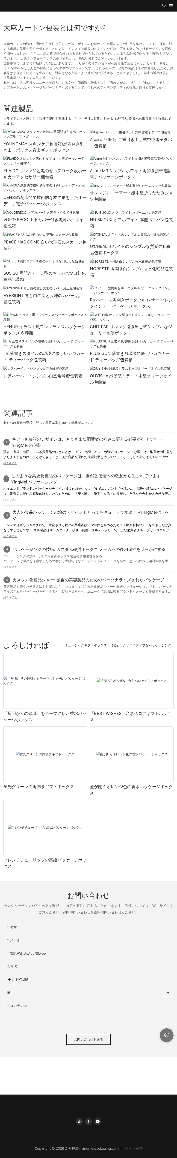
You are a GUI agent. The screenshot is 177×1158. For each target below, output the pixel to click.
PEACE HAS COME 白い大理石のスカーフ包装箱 (44, 245)
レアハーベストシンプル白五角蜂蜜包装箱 (42, 375)
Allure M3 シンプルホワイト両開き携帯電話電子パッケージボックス (130, 173)
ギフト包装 (83, 452)
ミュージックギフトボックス (86, 645)
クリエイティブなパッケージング (147, 645)
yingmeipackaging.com (100, 1148)
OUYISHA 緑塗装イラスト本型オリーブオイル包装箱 (131, 378)
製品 (115, 645)
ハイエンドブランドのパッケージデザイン (34, 488)
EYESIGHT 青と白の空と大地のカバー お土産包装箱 (43, 298)
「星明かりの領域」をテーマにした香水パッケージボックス (44, 716)
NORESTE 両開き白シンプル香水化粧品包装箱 (131, 271)
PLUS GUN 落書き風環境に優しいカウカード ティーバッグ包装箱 (130, 356)
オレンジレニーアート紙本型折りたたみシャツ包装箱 (131, 195)
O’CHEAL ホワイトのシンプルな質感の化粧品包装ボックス (130, 249)
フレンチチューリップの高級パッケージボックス (44, 863)
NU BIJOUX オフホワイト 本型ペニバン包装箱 (131, 222)
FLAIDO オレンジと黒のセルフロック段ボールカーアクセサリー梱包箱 (44, 173)
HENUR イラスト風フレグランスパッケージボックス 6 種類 (44, 329)
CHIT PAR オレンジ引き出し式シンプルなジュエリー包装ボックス (131, 329)
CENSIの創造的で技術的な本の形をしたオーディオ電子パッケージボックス (44, 200)
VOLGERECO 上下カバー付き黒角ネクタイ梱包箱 (43, 222)
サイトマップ (132, 1148)
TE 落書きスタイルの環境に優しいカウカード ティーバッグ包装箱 (44, 356)
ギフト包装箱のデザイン (112, 452)
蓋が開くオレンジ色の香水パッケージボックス (131, 789)
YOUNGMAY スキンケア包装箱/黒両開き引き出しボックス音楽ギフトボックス (43, 147)
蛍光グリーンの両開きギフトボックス (38, 786)
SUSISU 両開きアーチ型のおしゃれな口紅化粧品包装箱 (44, 276)
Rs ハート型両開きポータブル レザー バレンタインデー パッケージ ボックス (131, 303)
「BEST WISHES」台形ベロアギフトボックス (130, 716)
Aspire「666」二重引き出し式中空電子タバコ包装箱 (131, 142)
